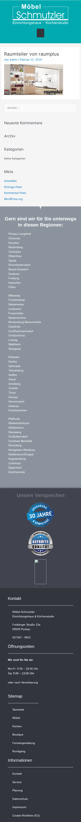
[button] (40, 33)
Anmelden (10, 180)
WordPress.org (13, 199)
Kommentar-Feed (15, 192)
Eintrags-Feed (13, 187)
